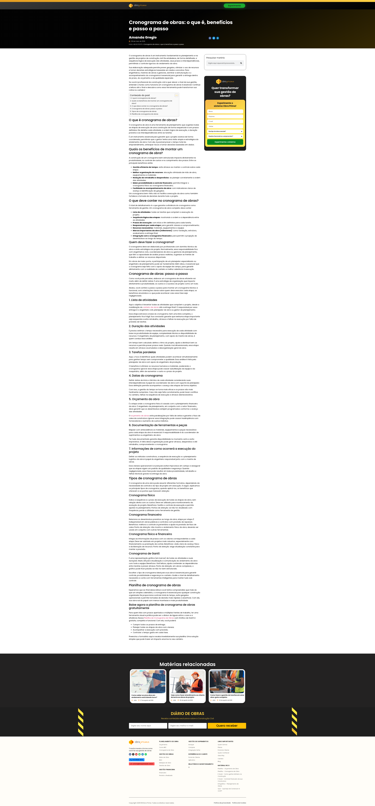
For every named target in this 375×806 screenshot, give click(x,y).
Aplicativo (191, 760)
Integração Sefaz (194, 750)
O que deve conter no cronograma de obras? (150, 106)
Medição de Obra (165, 763)
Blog (219, 761)
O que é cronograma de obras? (143, 98)
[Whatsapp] (146, 754)
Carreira (220, 759)
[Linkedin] (142, 754)
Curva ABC (162, 747)
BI (189, 767)
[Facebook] (130, 754)
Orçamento (163, 745)
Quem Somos (222, 745)
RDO (160, 760)
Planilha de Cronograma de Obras (159, 618)
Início (131, 44)
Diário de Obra (164, 757)
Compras (191, 747)
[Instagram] (133, 754)
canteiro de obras (151, 307)
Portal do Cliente (194, 757)
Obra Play (221, 756)
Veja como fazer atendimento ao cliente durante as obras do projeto (187, 696)
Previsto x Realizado (165, 775)
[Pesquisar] (241, 63)
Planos (220, 747)
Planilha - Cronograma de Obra (228, 771)
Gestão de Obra (164, 765)
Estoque (191, 745)
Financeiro (162, 773)
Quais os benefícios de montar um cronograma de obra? (152, 102)
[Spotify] (139, 754)
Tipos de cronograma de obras (144, 111)
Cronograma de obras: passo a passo (147, 109)
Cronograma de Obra (166, 750)
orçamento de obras (140, 415)
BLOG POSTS (138, 44)
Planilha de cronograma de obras (145, 114)
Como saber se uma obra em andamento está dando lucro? (144, 696)
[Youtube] (136, 754)
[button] (209, 38)
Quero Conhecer (223, 753)
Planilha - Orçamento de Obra (228, 769)
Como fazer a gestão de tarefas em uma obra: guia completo (227, 696)
